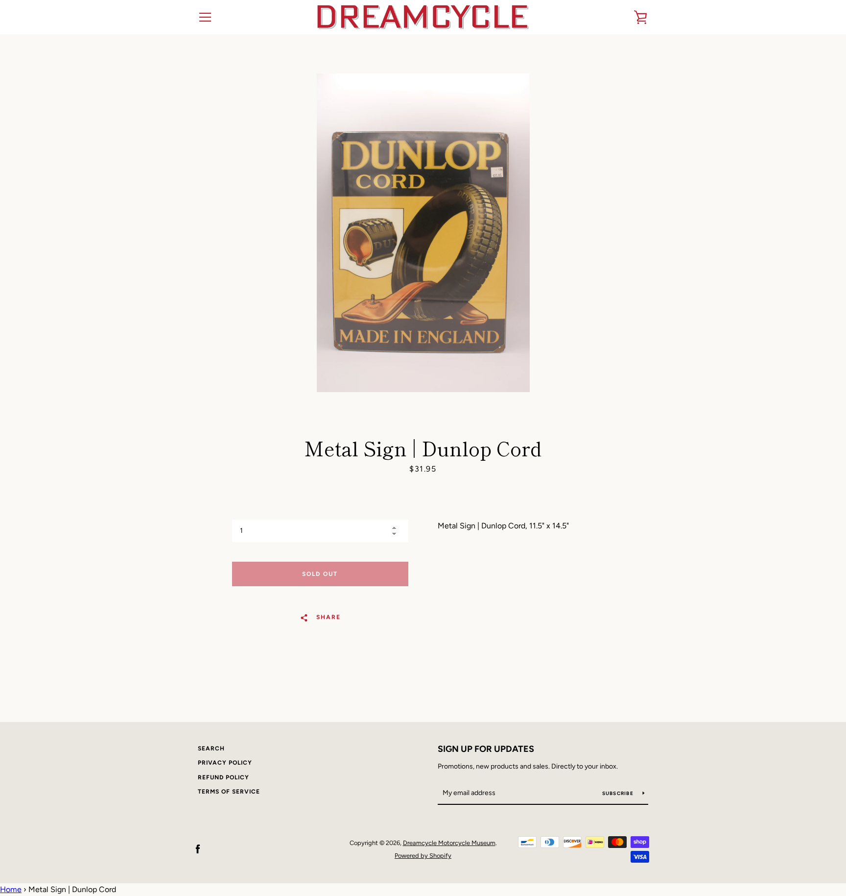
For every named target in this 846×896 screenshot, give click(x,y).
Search (211, 748)
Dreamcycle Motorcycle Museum (449, 842)
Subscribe (618, 793)
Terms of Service (229, 791)
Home (11, 889)
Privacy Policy (225, 762)
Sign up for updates (486, 749)
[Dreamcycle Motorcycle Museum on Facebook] (198, 848)
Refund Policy (223, 777)
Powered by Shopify (423, 855)
